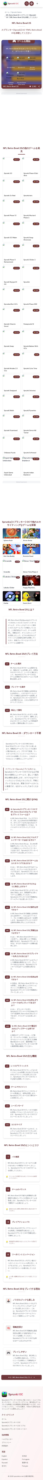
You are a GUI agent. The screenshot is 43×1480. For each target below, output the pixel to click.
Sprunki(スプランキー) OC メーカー (14, 1429)
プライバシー (6, 1442)
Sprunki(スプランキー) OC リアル (13, 1426)
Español (4, 1459)
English (4, 1456)
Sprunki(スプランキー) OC (11, 1422)
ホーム (7, 12)
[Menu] (37, 3)
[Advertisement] (21, 116)
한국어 (4, 1466)
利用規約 (5, 1446)
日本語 (24, 1456)
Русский (4, 1463)
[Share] (39, 86)
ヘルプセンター (7, 1439)
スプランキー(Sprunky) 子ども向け (19, 769)
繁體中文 (25, 1463)
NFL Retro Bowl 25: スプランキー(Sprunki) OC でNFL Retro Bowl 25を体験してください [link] (22, 16)
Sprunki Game (16, 12)
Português (25, 1459)
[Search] (26, 3)
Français (25, 1466)
